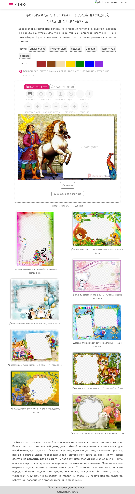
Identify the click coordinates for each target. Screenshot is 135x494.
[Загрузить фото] (30, 94)
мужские (78, 450)
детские (90, 450)
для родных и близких (44, 450)
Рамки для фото (23, 446)
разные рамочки (23, 455)
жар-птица (108, 49)
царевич (91, 49)
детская (25, 56)
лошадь (76, 49)
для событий (68, 446)
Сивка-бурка (37, 49)
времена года (107, 446)
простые (117, 450)
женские (65, 450)
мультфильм (58, 49)
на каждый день (47, 446)
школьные (103, 450)
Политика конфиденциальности (67, 487)
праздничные (87, 446)
